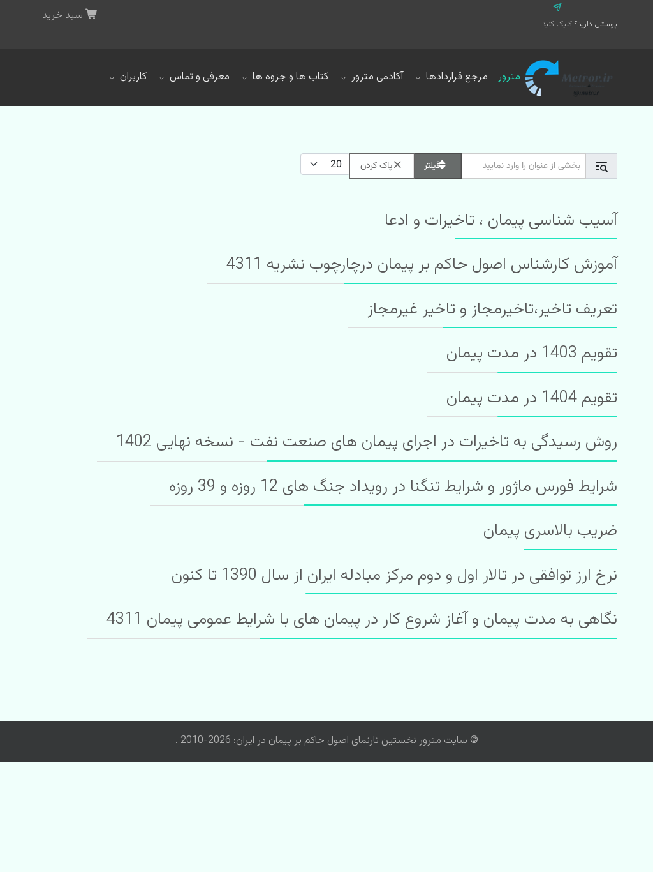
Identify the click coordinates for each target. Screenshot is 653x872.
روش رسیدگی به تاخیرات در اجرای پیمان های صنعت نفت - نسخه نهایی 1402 (366, 442)
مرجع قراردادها (457, 77)
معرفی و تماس (200, 77)
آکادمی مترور (377, 77)
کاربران (133, 77)
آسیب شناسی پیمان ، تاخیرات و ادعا (501, 221)
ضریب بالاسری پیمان (550, 531)
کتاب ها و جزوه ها (290, 77)
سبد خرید (63, 16)
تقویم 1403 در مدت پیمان (531, 353)
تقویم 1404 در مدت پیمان (531, 398)
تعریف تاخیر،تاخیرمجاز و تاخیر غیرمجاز (492, 309)
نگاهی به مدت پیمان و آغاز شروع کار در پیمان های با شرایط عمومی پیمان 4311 (361, 620)
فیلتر (432, 166)
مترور (509, 77)
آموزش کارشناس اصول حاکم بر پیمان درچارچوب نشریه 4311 (421, 265)
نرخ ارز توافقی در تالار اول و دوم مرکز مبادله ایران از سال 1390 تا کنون (394, 576)
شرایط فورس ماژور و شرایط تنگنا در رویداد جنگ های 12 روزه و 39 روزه (393, 487)
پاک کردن (376, 166)
